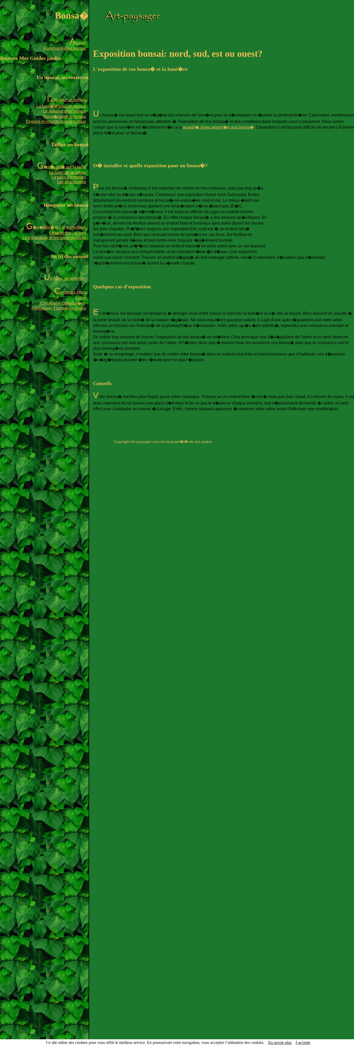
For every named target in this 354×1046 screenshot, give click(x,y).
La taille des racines (67, 233)
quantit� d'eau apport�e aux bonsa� (218, 127)
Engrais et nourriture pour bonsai (56, 121)
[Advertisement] (187, 93)
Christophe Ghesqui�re (62, 303)
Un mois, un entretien (65, 278)
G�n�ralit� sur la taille (61, 167)
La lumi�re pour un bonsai (61, 106)
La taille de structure (67, 172)
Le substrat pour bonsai (64, 111)
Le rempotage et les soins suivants (54, 237)
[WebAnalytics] (162, 451)
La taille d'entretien (68, 177)
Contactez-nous (70, 292)
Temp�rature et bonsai (64, 116)
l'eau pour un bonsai (66, 99)
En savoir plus (280, 1042)
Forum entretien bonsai (65, 48)
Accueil (78, 42)
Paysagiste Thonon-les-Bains (59, 308)
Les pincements (71, 182)
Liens (81, 298)
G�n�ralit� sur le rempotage (56, 227)
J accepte (302, 1042)
